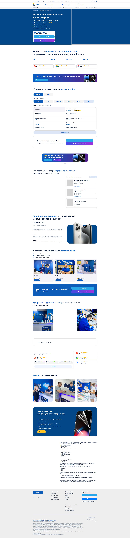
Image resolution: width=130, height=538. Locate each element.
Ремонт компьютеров (55, 499)
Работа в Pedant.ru (75, 1)
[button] (44, 105)
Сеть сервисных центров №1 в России (72, 504)
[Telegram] (91, 1)
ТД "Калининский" (81, 3)
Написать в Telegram (45, 36)
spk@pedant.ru (92, 501)
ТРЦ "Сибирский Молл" (68, 3)
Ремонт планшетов (76, 7)
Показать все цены (65, 132)
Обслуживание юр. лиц (69, 510)
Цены (44, 1)
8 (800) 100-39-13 (87, 492)
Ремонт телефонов (48, 7)
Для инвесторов (68, 506)
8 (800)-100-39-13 (71, 464)
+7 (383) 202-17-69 (80, 5)
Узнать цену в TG (83, 288)
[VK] (94, 1)
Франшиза (67, 1)
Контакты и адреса (51, 1)
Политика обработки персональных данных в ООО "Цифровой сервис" (44, 520)
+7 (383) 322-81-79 (49, 5)
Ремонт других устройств (91, 7)
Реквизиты (67, 497)
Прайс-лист (67, 503)
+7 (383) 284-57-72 (66, 5)
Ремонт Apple (35, 7)
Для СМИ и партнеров (69, 493)
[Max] (96, 1)
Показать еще (53, 366)
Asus (38, 101)
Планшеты (38, 94)
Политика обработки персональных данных (40, 519)
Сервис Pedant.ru (35, 10)
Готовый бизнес (68, 501)
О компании (60, 1)
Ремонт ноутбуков (62, 7)
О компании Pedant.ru (69, 491)
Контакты (66, 495)
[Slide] (64, 163)
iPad (48, 94)
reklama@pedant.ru (90, 503)
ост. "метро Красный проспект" (52, 3)
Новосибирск (37, 1)
